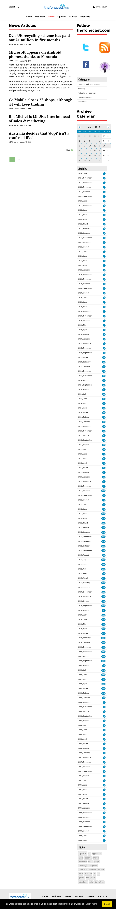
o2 (95, 874)
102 (103, 491)
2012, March (83, 523)
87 (104, 486)
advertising (83, 882)
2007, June (82, 785)
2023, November (85, 187)
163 (103, 688)
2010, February (84, 638)
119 (103, 550)
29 (79, 161)
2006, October (84, 822)
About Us (85, 16)
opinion (82, 853)
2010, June (82, 619)
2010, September (85, 606)
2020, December (85, 275)
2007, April (82, 794)
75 (104, 449)
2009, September (85, 661)
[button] (14, 7)
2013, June (82, 454)
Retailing (81, 89)
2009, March (83, 688)
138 (103, 583)
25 (95, 136)
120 (103, 564)
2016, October (84, 321)
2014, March (83, 412)
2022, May (82, 215)
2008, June (82, 730)
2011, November (85, 541)
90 (104, 555)
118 (103, 592)
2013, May (82, 458)
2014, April (82, 408)
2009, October (84, 656)
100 (103, 518)
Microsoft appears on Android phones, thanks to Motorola (35, 54)
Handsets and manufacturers (89, 84)
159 (103, 670)
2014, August (83, 389)
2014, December (85, 371)
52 (104, 403)
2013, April (82, 463)
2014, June (82, 399)
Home (29, 16)
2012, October (84, 491)
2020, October (84, 284)
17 (90, 151)
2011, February (84, 583)
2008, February (84, 748)
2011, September (85, 550)
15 (79, 151)
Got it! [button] (107, 904)
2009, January (84, 698)
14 (108, 146)
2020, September (85, 288)
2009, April (82, 684)
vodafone (92, 869)
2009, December (85, 647)
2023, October (84, 192)
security (101, 869)
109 (103, 541)
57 (104, 445)
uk (89, 853)
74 (104, 463)
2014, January (84, 422)
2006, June (82, 840)
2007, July (82, 780)
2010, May (82, 624)
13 (104, 146)
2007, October (84, 767)
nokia (90, 862)
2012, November (85, 486)
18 (95, 151)
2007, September (85, 771)
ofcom (101, 882)
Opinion (61, 16)
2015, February (84, 362)
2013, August (83, 445)
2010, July (82, 615)
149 (103, 656)
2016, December (85, 311)
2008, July (82, 725)
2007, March (83, 799)
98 (104, 495)
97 (104, 472)
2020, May (82, 307)
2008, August (83, 721)
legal (81, 874)
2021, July (82, 252)
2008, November (85, 707)
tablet (93, 878)
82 (104, 573)
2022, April (82, 219)
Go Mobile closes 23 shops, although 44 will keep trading (41, 102)
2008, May (82, 734)
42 (104, 385)
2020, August (83, 293)
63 (104, 412)
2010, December (85, 592)
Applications (82, 102)
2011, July (82, 560)
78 (104, 417)
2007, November (85, 762)
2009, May (82, 679)
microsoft (88, 874)
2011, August (83, 555)
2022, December (85, 206)
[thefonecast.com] (56, 7)
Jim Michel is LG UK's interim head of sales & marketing (39, 118)
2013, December (85, 426)
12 (99, 146)
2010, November (85, 596)
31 (90, 161)
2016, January (84, 339)
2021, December (85, 238)
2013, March (83, 468)
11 (95, 146)
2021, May (82, 261)
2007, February (84, 803)
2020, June (82, 302)
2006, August (83, 831)
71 (104, 435)
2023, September (85, 196)
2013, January (84, 477)
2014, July (82, 394)
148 (103, 661)
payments (83, 862)
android (96, 858)
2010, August (83, 610)
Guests (73, 16)
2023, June (82, 201)
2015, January (84, 366)
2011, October (84, 546)
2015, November (85, 348)
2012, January (84, 532)
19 (99, 151)
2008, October (84, 711)
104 (103, 633)
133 (103, 514)
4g (99, 874)
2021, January (84, 270)
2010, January (84, 642)
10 (90, 146)
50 (104, 399)
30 (85, 161)
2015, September (85, 353)
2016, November (85, 316)
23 (85, 136)
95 (104, 477)
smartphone (92, 865)
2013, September (85, 440)
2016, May (82, 325)
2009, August (83, 665)
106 (103, 537)
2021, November (85, 242)
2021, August (83, 247)
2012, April (82, 518)
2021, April (82, 265)
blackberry (83, 869)
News (51, 16)
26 (99, 136)
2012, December (85, 481)
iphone (81, 878)
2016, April (82, 330)
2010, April (82, 629)
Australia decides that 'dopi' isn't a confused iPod (39, 135)
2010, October (84, 601)
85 (104, 422)
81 (104, 481)
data (91, 882)
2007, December (85, 757)
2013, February (84, 472)
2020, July (82, 298)
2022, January (84, 233)
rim (96, 882)
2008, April (82, 739)
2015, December (85, 343)
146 (103, 652)
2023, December (85, 183)
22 (79, 136)
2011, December (85, 537)
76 (104, 440)
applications (97, 854)
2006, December (85, 813)
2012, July (82, 504)
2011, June (82, 564)
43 (104, 394)
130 (103, 546)
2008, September (85, 716)
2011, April (82, 573)
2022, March (83, 224)
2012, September (85, 495)
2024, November (85, 178)
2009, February (84, 693)
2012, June (82, 509)
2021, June (82, 256)
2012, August (83, 500)
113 (103, 527)
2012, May (82, 514)
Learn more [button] (91, 904)
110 (103, 523)
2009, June (82, 675)
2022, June (82, 210)
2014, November (85, 376)
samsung (82, 865)
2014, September (85, 385)
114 (103, 624)
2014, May (82, 403)
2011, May (82, 569)
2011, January (84, 587)
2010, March (83, 633)
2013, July (82, 449)
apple (81, 858)
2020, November (85, 279)
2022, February (84, 229)
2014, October (84, 380)
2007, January (84, 808)
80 (104, 509)
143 (103, 642)
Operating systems (85, 97)
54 (104, 380)
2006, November (85, 817)
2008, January (84, 753)
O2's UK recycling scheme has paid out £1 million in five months (39, 37)
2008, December (85, 702)
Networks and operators (87, 93)
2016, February (84, 334)
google (96, 862)
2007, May (82, 790)
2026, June (82, 173)
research (88, 858)
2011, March (83, 578)
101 (103, 578)
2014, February (84, 417)
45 (104, 376)
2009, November (85, 652)
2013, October (84, 435)
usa (87, 878)
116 (103, 587)
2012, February (84, 527)
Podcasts (40, 16)
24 (90, 136)
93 (104, 665)
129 (103, 532)
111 (103, 610)
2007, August (83, 776)
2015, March (83, 357)
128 (103, 619)
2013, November (85, 431)
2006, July (82, 836)
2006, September (85, 826)
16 (85, 151)
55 (104, 408)
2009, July (82, 670)
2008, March (83, 744)
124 (103, 560)
